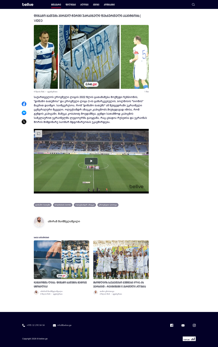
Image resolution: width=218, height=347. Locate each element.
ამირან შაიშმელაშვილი (64, 221)
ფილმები (71, 5)
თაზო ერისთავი (107, 291)
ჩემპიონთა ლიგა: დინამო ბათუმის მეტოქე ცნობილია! (60, 284)
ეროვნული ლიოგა (108, 205)
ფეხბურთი (52, 91)
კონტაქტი (109, 5)
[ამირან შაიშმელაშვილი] (36, 292)
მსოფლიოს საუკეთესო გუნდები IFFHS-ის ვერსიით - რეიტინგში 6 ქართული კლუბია (119, 284)
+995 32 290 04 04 (36, 325)
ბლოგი (84, 5)
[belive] (27, 4)
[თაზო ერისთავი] (95, 292)
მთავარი (56, 5)
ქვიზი (96, 5)
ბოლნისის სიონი (63, 205)
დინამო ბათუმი (42, 205)
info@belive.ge (64, 325)
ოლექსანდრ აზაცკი (84, 205)
